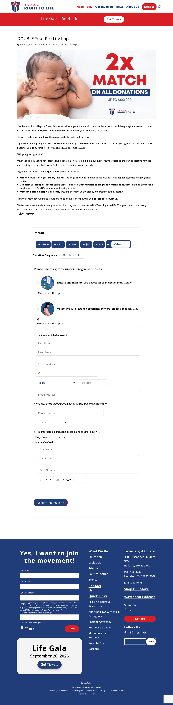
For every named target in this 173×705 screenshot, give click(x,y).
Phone (23, 604)
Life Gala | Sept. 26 (59, 18)
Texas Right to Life (28, 44)
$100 (74, 244)
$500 (59, 244)
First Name (26, 570)
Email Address (28, 592)
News (119, 7)
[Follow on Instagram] (131, 632)
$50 (87, 244)
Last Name (26, 581)
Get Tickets (114, 19)
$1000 (45, 244)
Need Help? (84, 7)
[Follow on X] (138, 632)
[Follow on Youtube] (144, 632)
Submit (72, 629)
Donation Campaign (68, 44)
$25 (100, 244)
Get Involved (104, 7)
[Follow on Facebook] (125, 632)
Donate (149, 7)
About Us (132, 7)
